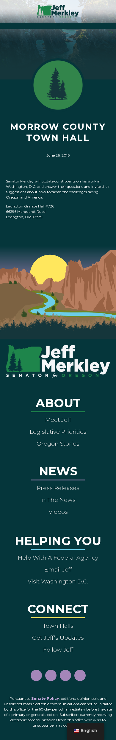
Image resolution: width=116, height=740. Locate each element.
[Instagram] (51, 675)
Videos (58, 512)
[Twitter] (80, 675)
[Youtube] (65, 675)
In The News (58, 500)
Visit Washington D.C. (58, 581)
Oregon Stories (58, 444)
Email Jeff (58, 569)
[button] (58, 24)
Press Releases (58, 488)
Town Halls (58, 626)
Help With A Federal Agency (58, 558)
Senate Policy (45, 698)
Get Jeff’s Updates (58, 638)
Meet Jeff (58, 420)
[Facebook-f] (36, 675)
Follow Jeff (58, 649)
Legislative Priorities (58, 432)
